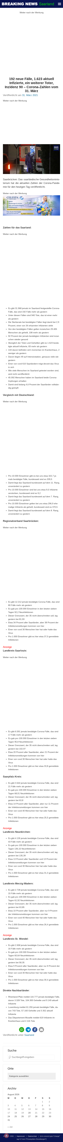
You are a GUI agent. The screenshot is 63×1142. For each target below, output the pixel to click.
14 (36, 1109)
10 (9, 1109)
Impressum (21, 1136)
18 (16, 1113)
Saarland (29, 1035)
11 (16, 1109)
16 (50, 1109)
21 (36, 1113)
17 (9, 1113)
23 (50, 1113)
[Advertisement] (31, 45)
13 (29, 1109)
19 (22, 1113)
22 (43, 1113)
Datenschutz (32, 1136)
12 (22, 1109)
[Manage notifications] (6, 1135)
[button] (21, 1029)
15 (43, 1109)
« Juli (10, 1127)
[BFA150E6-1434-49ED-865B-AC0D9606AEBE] (31, 205)
